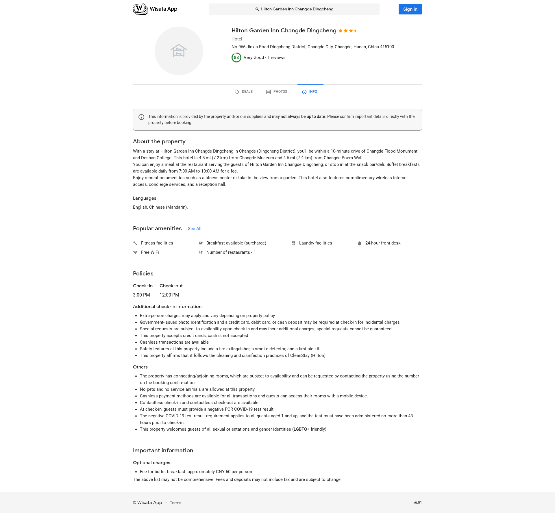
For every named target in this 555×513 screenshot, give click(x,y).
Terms (175, 502)
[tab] (245, 91)
